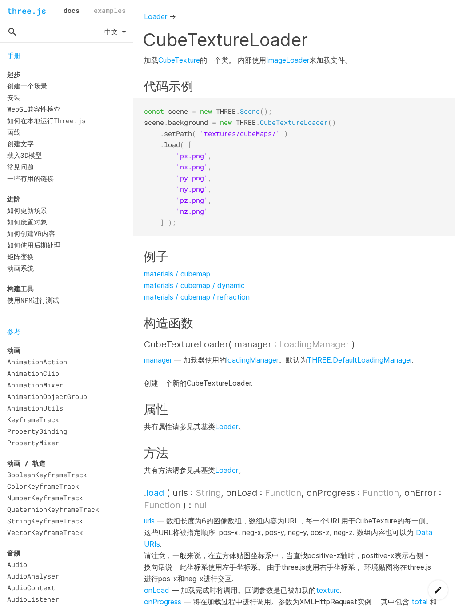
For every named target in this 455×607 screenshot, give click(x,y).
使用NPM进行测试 (33, 300)
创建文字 (20, 143)
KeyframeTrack (33, 419)
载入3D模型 (24, 155)
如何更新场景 (27, 210)
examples (110, 10)
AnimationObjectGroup (47, 396)
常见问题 (20, 166)
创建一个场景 (27, 85)
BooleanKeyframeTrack (47, 474)
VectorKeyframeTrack (45, 532)
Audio (17, 564)
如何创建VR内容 (31, 233)
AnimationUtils (35, 407)
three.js (26, 10)
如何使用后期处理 (33, 244)
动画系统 (20, 268)
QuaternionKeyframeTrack (53, 509)
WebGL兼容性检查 (33, 108)
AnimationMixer (35, 384)
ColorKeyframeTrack (43, 486)
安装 (13, 97)
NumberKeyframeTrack (45, 497)
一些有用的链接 (30, 178)
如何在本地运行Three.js (46, 120)
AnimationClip (33, 373)
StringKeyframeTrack (45, 520)
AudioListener (33, 599)
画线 (13, 132)
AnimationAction (37, 361)
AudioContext (31, 587)
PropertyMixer (33, 442)
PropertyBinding (37, 431)
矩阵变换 (20, 256)
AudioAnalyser (33, 575)
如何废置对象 (27, 221)
